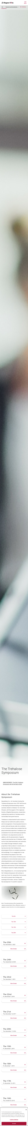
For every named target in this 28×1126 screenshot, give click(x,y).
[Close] (26, 1109)
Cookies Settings (14, 1119)
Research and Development (12, 7)
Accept (14, 1123)
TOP (2, 7)
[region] (14, 1116)
